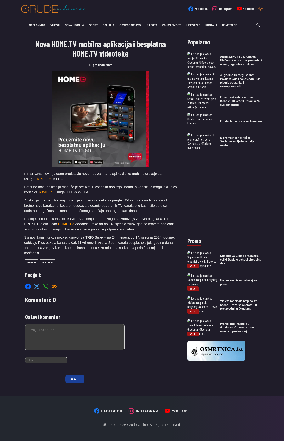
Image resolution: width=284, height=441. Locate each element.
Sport (93, 25)
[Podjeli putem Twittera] (37, 286)
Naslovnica (37, 25)
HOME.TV (43, 179)
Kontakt (211, 25)
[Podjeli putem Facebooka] (28, 286)
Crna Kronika (74, 25)
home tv (32, 262)
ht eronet (47, 262)
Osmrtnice (229, 25)
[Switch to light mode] (260, 9)
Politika (108, 25)
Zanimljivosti (172, 25)
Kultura (151, 25)
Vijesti (55, 25)
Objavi (75, 379)
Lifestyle (193, 25)
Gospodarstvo (130, 25)
